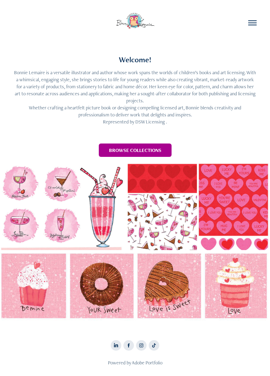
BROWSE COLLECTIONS (135, 150)
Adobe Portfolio (147, 362)
